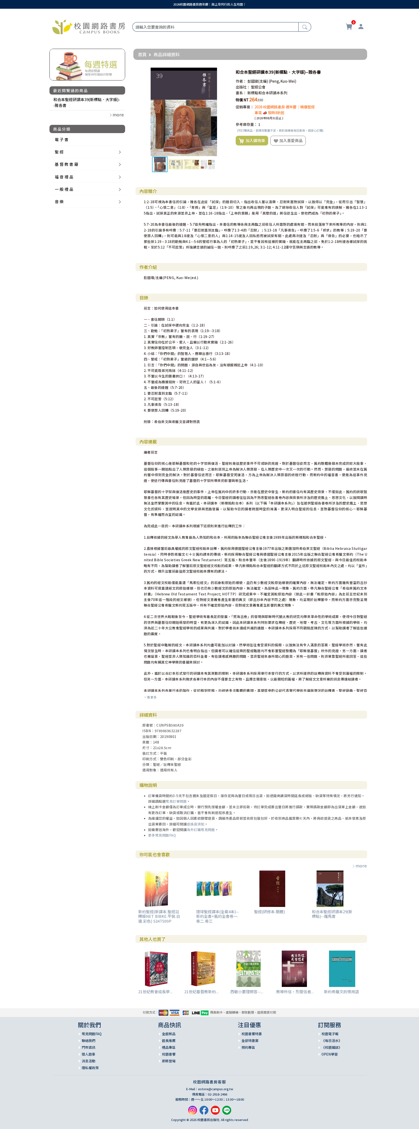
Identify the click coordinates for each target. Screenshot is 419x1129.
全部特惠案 (250, 1040)
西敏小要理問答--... (246, 991)
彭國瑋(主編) (257, 81)
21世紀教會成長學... (155, 991)
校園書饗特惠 (252, 1033)
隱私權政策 (90, 1067)
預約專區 (248, 1047)
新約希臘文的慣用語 (341, 991)
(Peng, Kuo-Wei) (282, 81)
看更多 (152, 697)
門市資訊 (88, 1047)
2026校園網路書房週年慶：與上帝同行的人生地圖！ (209, 4)
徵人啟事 (88, 1054)
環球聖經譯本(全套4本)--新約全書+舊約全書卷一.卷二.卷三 (217, 916)
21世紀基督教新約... (201, 991)
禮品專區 (169, 1047)
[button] (224, 72)
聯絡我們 (88, 1040)
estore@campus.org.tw (215, 1089)
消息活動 (88, 1060)
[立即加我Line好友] (226, 1112)
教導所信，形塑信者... (295, 991)
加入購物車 (254, 140)
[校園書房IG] (192, 1112)
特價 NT (242, 99)
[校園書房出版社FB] (204, 1112)
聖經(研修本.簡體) (269, 911)
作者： (241, 81)
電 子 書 (61, 139)
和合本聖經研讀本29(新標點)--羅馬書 (332, 914)
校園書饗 (169, 1054)
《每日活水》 (332, 1040)
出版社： (243, 86)
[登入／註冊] (361, 27)
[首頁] (88, 26)
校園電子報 (330, 1033)
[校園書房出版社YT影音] (215, 1112)
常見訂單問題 (176, 801)
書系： (241, 92)
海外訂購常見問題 (201, 829)
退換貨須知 (195, 824)
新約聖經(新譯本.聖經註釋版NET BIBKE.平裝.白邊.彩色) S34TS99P (159, 916)
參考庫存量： (247, 124)
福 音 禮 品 (64, 177)
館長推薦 (169, 1040)
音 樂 (59, 201)
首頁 (142, 54)
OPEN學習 (330, 1054)
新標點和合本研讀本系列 (267, 92)
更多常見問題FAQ (162, 835)
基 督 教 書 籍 (66, 164)
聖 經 (59, 152)
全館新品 (169, 1033)
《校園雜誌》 (332, 1047)
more (361, 865)
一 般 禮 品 (64, 189)
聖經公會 (258, 86)
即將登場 (169, 1060)
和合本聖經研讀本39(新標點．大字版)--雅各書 (86, 102)
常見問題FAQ (92, 1033)
